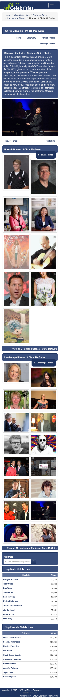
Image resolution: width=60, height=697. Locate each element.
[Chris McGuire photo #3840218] (43, 422)
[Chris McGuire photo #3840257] (16, 466)
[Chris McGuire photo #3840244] (43, 399)
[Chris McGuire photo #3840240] (43, 214)
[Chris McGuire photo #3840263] (43, 289)
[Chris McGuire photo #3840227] (16, 289)
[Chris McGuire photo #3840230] (43, 488)
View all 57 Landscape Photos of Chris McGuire (32, 548)
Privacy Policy (25, 695)
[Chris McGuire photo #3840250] (16, 214)
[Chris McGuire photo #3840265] (43, 466)
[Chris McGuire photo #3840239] (16, 252)
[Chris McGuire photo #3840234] (43, 533)
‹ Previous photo (11, 140)
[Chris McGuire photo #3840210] (16, 533)
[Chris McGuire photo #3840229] (16, 172)
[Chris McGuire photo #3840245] (43, 444)
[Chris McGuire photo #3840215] (16, 372)
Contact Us (53, 695)
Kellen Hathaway (10, 601)
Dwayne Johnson (10, 579)
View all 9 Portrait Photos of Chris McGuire (34, 348)
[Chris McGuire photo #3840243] (43, 252)
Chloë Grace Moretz (12, 655)
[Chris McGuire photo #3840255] (43, 510)
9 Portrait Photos (45, 154)
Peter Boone (8, 614)
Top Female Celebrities (19, 627)
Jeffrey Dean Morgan (12, 605)
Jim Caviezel (8, 610)
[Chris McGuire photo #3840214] (16, 422)
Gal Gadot (7, 650)
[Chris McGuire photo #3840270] (16, 326)
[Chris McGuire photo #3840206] (43, 377)
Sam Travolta (9, 596)
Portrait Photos (48, 38)
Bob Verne (7, 588)
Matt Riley (7, 618)
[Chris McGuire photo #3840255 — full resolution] (30, 117)
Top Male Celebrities (17, 569)
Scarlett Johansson (11, 641)
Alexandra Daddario (12, 659)
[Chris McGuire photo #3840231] (16, 510)
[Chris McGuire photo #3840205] (43, 177)
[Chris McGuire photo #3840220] (16, 444)
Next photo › (51, 140)
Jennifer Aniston (10, 668)
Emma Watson (9, 663)
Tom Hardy (8, 592)
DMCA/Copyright (40, 695)
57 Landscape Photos (43, 362)
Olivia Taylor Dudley (12, 637)
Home (18, 38)
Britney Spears (9, 676)
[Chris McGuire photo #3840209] (16, 399)
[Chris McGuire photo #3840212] (16, 488)
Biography (31, 38)
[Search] (33, 561)
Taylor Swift (8, 672)
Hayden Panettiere (11, 646)
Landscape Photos (47, 43)
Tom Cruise (8, 583)
